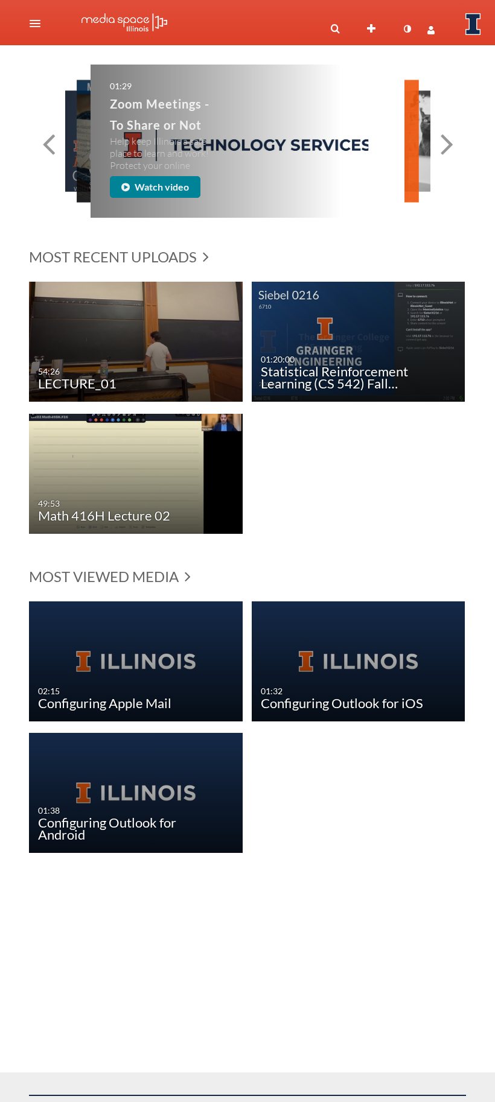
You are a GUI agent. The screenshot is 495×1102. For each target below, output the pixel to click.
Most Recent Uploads (114, 256)
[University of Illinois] (473, 24)
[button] (38, 23)
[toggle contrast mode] (407, 29)
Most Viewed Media (105, 576)
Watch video (161, 186)
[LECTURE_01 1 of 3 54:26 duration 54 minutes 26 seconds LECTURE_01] (135, 340)
